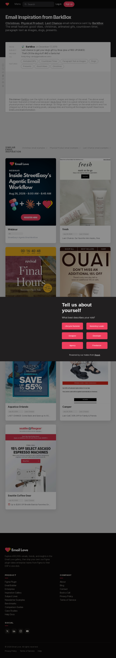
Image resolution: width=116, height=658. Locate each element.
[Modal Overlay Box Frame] (58, 329)
